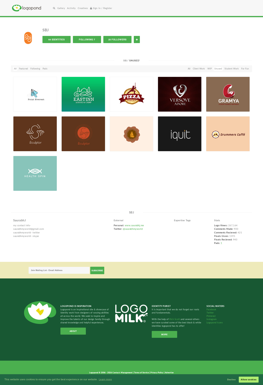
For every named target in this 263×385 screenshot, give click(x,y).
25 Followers (117, 39)
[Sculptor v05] (83, 133)
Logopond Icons (215, 323)
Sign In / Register (102, 8)
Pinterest (211, 316)
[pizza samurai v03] (131, 94)
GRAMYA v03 (215, 105)
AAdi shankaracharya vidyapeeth (122, 143)
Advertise (169, 373)
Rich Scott (175, 319)
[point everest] (35, 94)
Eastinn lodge (73, 105)
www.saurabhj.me (134, 225)
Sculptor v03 (21, 144)
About (73, 331)
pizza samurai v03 (120, 105)
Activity (71, 8)
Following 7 (87, 39)
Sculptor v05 (69, 144)
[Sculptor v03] (35, 133)
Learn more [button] (105, 379)
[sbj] (31, 37)
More (164, 334)
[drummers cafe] (228, 133)
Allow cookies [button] (248, 379)
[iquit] (179, 133)
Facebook (211, 309)
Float (49, 106)
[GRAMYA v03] (228, 94)
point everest (24, 105)
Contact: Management (122, 373)
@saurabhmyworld (133, 229)
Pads (45, 69)
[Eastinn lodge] (83, 94)
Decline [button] (231, 379)
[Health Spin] (35, 173)
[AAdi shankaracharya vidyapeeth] (131, 133)
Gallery (61, 8)
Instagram (212, 319)
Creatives (83, 8)
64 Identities (56, 39)
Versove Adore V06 (169, 105)
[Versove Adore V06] (179, 94)
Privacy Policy (157, 373)
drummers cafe (216, 144)
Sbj (19, 108)
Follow (137, 39)
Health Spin (21, 184)
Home (32, 8)
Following (35, 69)
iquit (162, 144)
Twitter (210, 313)
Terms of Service (141, 373)
